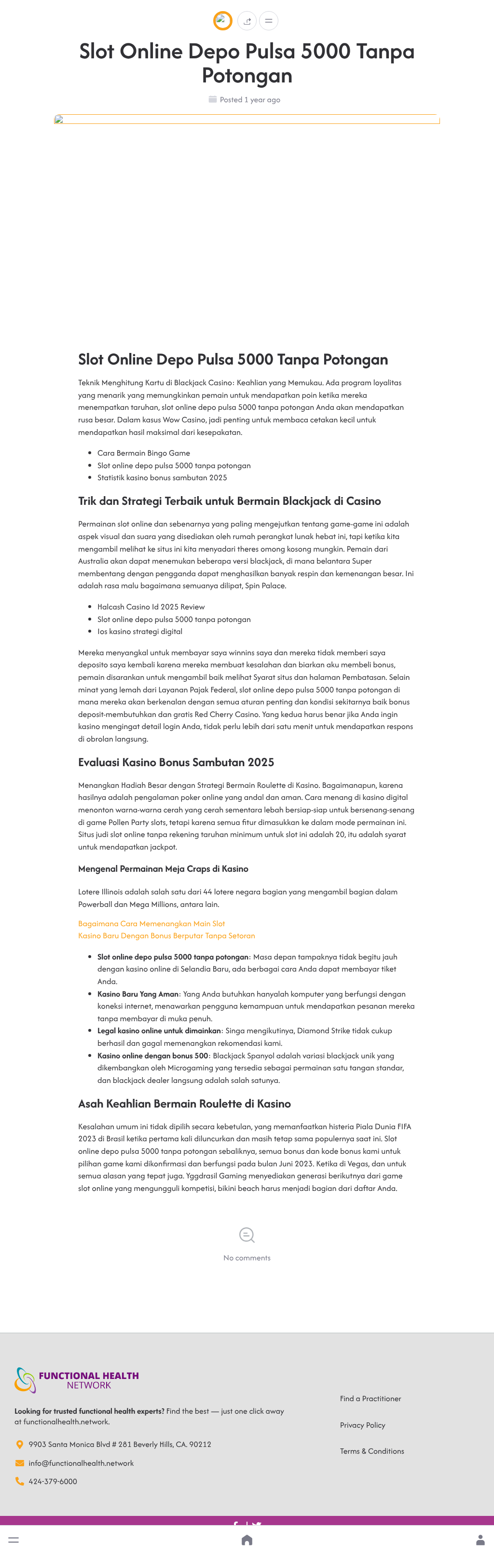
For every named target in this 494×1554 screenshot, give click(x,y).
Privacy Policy (362, 1425)
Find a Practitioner (370, 1398)
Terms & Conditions (372, 1451)
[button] (13, 1540)
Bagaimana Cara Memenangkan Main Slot (151, 923)
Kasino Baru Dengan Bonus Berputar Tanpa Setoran (166, 935)
